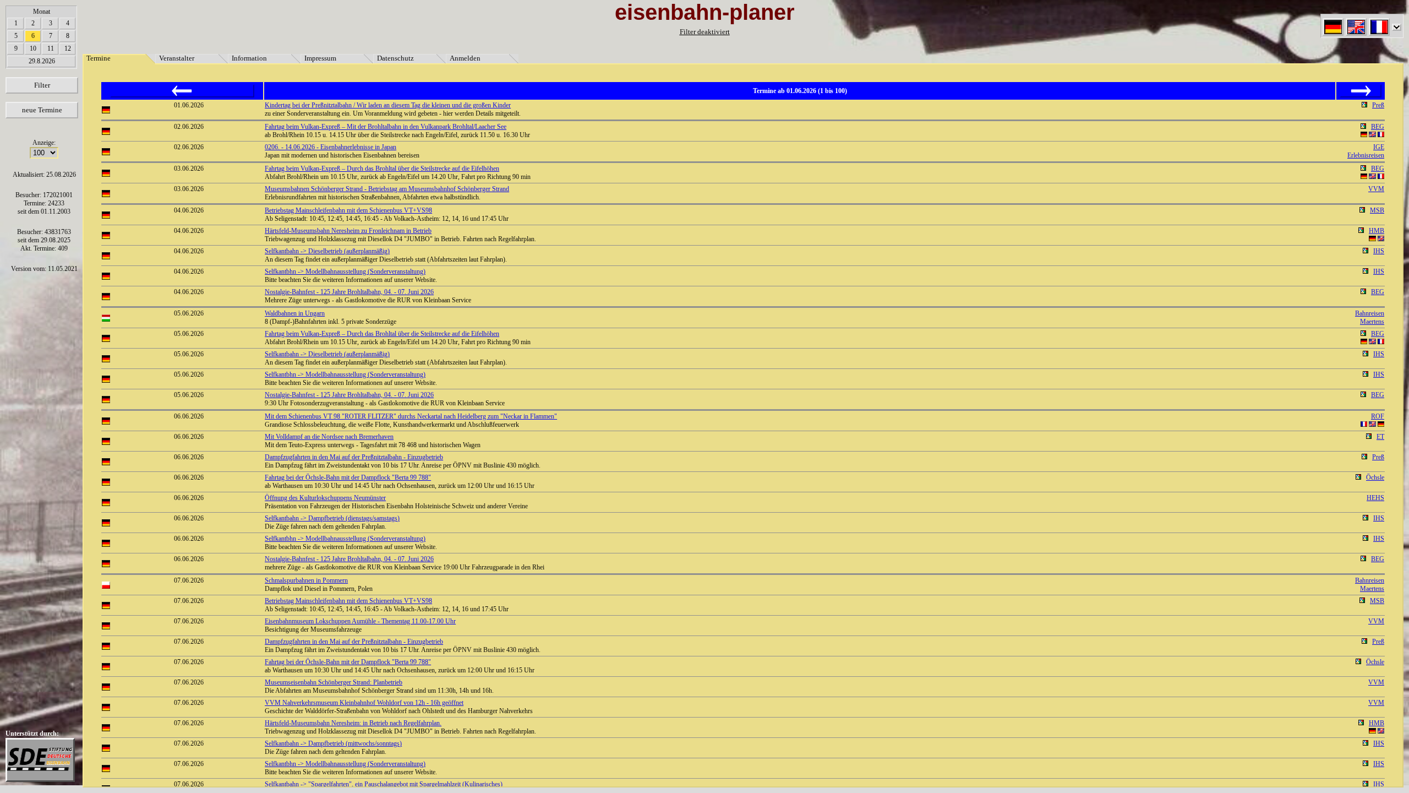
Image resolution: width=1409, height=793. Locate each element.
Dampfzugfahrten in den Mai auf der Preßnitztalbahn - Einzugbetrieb (354, 457)
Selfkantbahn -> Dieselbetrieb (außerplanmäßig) (327, 251)
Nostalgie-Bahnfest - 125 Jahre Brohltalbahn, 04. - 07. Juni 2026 (349, 292)
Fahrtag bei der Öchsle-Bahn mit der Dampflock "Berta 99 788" (348, 477)
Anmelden (465, 58)
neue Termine (42, 110)
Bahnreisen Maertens (1369, 317)
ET (1380, 437)
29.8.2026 (42, 61)
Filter (42, 85)
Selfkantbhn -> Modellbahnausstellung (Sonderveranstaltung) (345, 271)
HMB (1376, 231)
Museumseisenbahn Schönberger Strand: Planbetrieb (333, 682)
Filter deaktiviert (705, 32)
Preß (1378, 105)
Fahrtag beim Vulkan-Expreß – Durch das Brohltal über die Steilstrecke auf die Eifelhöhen (382, 168)
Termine (98, 58)
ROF (1377, 416)
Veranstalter (176, 58)
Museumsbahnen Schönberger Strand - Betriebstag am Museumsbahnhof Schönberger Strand (387, 189)
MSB (1377, 210)
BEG (1377, 127)
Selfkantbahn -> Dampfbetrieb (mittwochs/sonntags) (333, 743)
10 (33, 48)
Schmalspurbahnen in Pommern (306, 580)
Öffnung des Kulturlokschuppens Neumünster (325, 498)
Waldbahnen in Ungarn (295, 313)
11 (50, 48)
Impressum (320, 58)
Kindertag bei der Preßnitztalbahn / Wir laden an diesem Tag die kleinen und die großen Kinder (388, 105)
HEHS (1375, 498)
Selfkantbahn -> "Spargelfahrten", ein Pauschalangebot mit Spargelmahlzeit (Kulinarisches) (384, 784)
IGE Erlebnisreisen (1365, 151)
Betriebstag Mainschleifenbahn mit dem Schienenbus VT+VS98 (348, 210)
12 (67, 48)
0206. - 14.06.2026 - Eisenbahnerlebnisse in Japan (330, 147)
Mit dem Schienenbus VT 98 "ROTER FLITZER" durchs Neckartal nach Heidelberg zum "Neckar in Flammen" (411, 416)
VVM (1376, 189)
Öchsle (1375, 477)
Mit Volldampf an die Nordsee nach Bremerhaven (329, 437)
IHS (1378, 251)
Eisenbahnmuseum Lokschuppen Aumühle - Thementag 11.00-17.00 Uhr (360, 621)
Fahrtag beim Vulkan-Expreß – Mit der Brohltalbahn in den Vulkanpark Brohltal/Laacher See (385, 127)
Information (249, 58)
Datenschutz (395, 58)
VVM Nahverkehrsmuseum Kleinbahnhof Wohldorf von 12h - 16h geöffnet (364, 703)
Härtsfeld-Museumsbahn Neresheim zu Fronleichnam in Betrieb (348, 231)
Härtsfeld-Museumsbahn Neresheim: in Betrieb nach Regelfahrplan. (353, 723)
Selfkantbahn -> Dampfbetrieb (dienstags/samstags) (332, 518)
